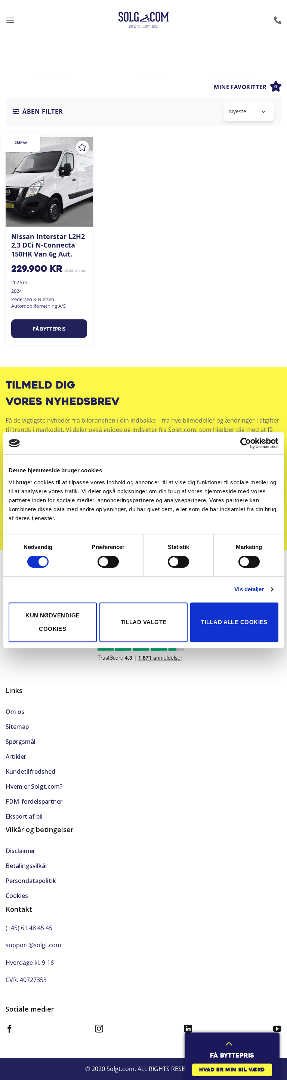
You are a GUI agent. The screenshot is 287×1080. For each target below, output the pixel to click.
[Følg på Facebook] (10, 1029)
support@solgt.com (33, 945)
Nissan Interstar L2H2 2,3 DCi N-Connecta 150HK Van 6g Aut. (48, 245)
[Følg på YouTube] (277, 1029)
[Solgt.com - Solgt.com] (143, 20)
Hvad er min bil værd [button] (232, 1070)
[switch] (108, 562)
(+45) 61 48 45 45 (29, 928)
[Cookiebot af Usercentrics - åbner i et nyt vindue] (245, 443)
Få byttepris (49, 328)
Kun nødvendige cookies (52, 622)
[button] (10, 20)
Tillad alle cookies (234, 622)
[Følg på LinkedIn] (188, 1029)
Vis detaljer (249, 589)
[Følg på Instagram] (99, 1029)
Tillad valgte (144, 622)
